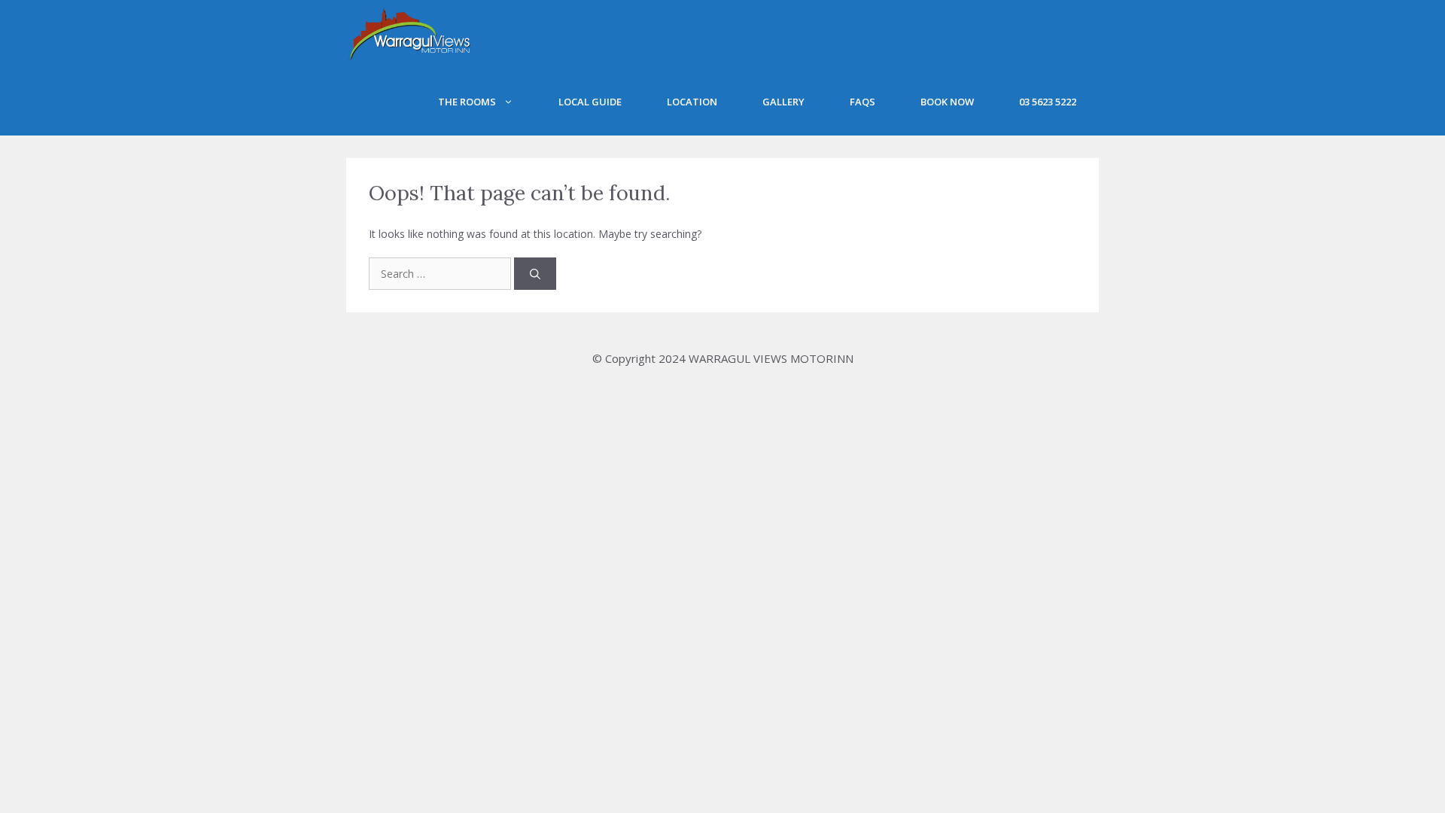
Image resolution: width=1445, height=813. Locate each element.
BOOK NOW (947, 101)
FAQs (862, 101)
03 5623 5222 (1047, 101)
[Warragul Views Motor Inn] (410, 34)
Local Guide (590, 101)
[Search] (535, 273)
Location (692, 101)
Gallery (783, 101)
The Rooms (467, 101)
